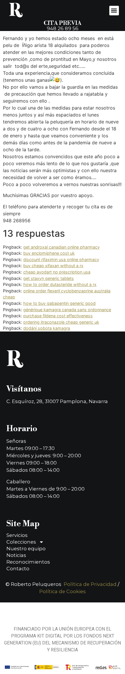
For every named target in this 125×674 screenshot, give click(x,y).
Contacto (17, 568)
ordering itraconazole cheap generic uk (61, 322)
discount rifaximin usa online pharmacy (61, 259)
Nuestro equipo (26, 548)
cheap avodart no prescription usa (56, 271)
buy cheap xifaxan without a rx (53, 265)
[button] (114, 10)
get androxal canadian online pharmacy (61, 247)
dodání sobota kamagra (46, 328)
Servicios (17, 535)
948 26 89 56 (62, 28)
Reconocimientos (28, 562)
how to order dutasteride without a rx (60, 284)
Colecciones (21, 542)
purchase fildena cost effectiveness (58, 315)
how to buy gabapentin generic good (59, 303)
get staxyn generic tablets (48, 278)
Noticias (16, 555)
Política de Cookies (62, 591)
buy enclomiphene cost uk (49, 253)
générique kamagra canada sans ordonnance (67, 309)
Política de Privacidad (90, 584)
